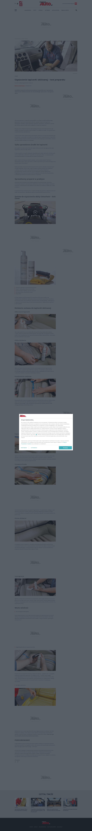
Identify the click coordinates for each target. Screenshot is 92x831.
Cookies (29, 443)
